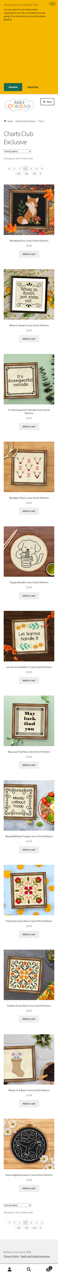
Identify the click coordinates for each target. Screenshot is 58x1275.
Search (29, 1269)
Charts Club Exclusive (25, 121)
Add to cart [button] (29, 254)
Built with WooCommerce (35, 1256)
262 (18, 173)
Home (10, 121)
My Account (9, 1269)
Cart (45, 1266)
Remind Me (33, 87)
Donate (13, 87)
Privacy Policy (11, 1256)
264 (34, 173)
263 (26, 173)
